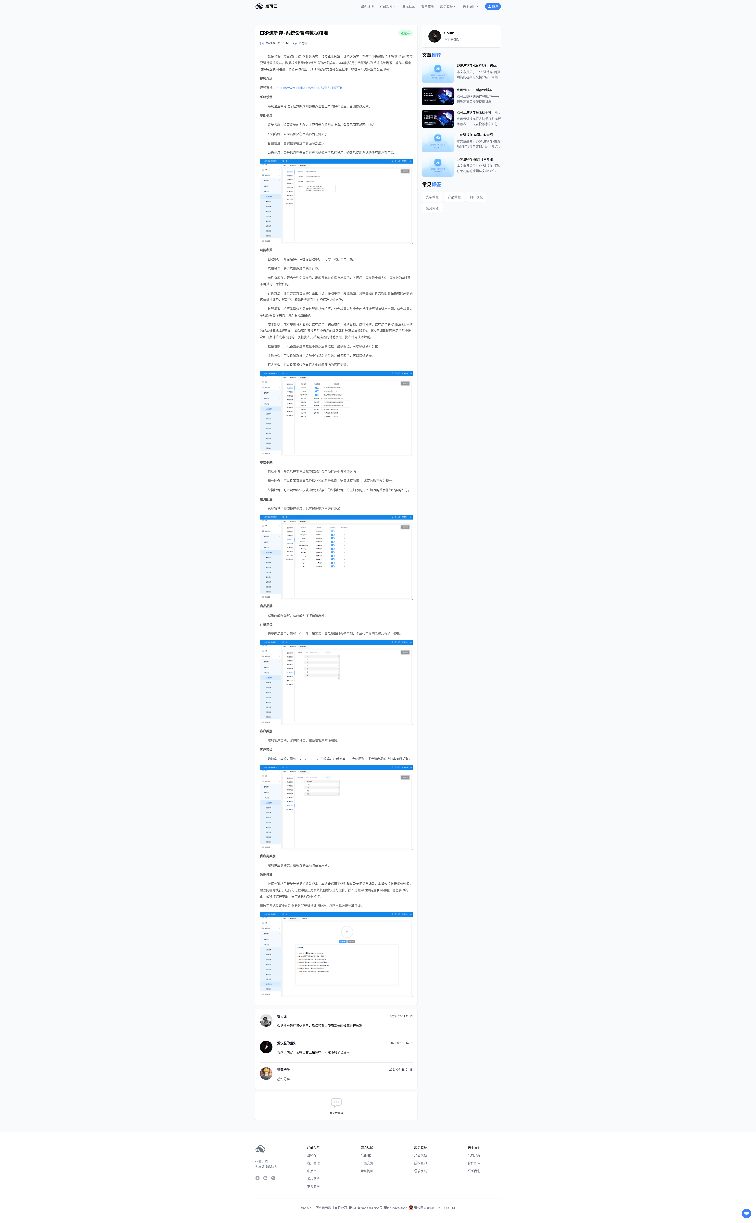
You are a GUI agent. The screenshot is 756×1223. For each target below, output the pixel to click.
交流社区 (408, 6)
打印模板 (476, 197)
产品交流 (367, 1163)
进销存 (312, 1155)
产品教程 (454, 197)
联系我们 (474, 1171)
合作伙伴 (474, 1163)
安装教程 (432, 197)
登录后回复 (336, 1113)
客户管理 (313, 1163)
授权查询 (420, 1163)
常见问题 (432, 208)
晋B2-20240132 (395, 1208)
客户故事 (427, 6)
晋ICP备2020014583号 (365, 1208)
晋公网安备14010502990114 (434, 1208)
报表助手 (313, 1179)
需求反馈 (420, 1171)
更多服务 (313, 1187)
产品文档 (420, 1155)
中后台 (312, 1171)
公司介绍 (474, 1155)
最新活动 (367, 6)
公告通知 (367, 1155)
